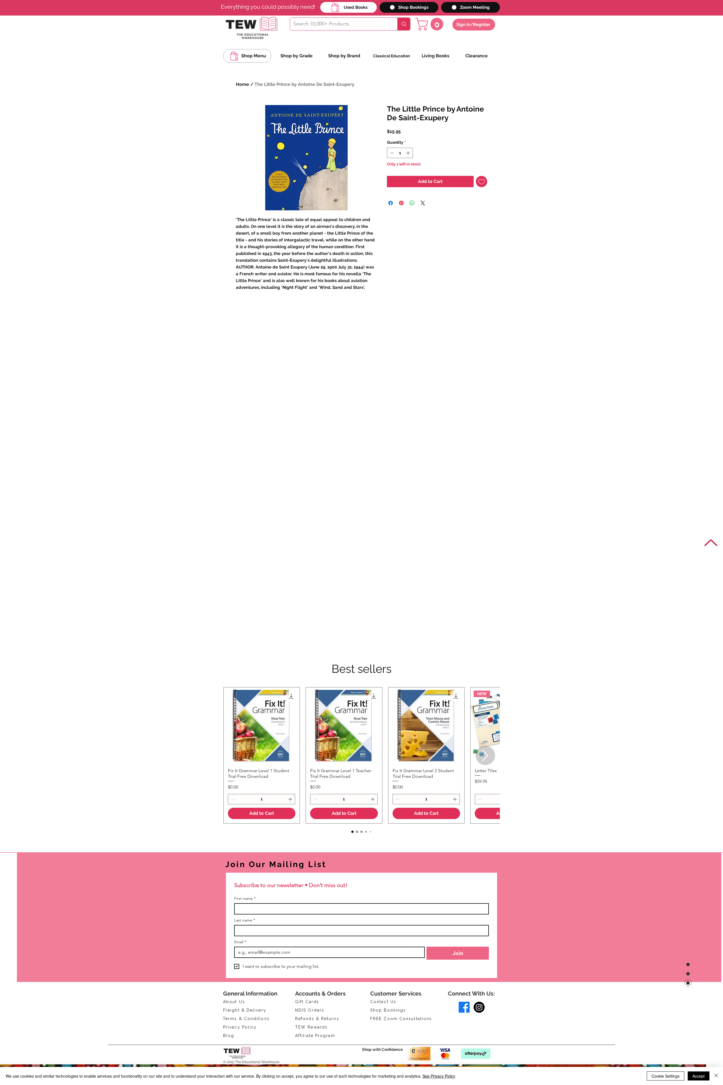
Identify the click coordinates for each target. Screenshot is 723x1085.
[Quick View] (262, 725)
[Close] (716, 1075)
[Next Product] (485, 755)
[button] (430, 24)
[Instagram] (479, 1007)
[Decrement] (391, 168)
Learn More (407, 146)
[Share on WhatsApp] (412, 217)
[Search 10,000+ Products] (403, 24)
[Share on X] (422, 217)
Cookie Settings (666, 1076)
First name (245, 898)
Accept (698, 1076)
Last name (244, 920)
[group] (361, 755)
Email (240, 942)
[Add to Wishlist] (481, 196)
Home (242, 84)
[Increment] (408, 168)
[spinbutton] (400, 168)
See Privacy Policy (439, 1076)
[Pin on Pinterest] (401, 217)
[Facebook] (464, 1007)
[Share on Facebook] (390, 217)
